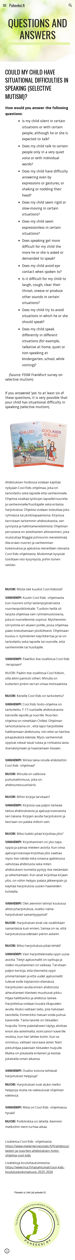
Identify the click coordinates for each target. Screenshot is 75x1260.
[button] (4, 5)
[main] (37, 30)
